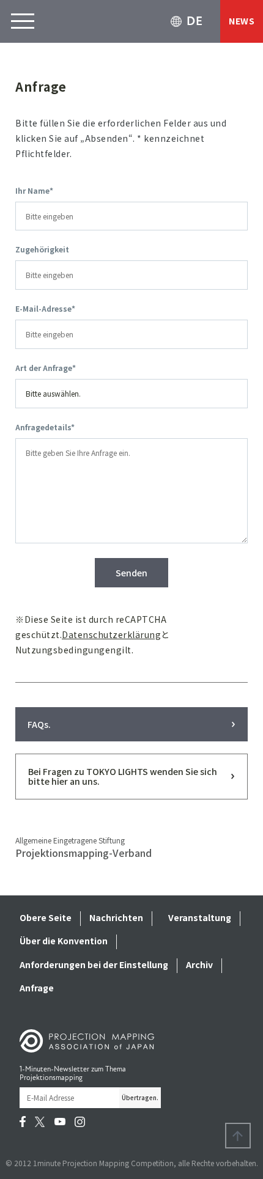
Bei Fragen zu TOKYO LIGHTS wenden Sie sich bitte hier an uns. (122, 776)
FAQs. (39, 724)
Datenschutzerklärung (111, 634)
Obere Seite (46, 917)
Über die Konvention (64, 941)
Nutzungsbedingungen (65, 650)
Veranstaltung (199, 917)
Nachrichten (116, 917)
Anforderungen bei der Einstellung (94, 964)
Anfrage (37, 988)
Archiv (199, 964)
